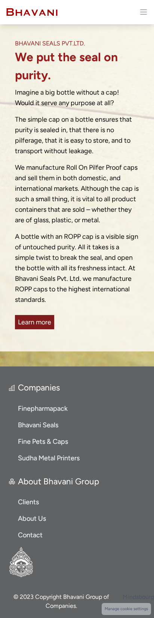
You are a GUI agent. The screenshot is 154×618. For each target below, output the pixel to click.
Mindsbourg (138, 596)
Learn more (34, 322)
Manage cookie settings (126, 608)
